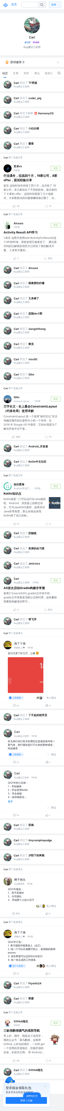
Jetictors (34, 563)
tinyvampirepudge (40, 840)
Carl (16, 83)
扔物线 (32, 533)
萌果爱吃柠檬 (36, 283)
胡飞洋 (32, 619)
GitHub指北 (21, 1021)
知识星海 (19, 484)
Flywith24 (34, 983)
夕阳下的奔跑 (36, 855)
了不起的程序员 (37, 715)
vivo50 (32, 359)
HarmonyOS (46, 113)
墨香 (31, 143)
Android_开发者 (38, 446)
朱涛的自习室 (36, 548)
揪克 (31, 344)
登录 (53, 4)
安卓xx (18, 166)
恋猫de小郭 (35, 313)
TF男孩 (32, 82)
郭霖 (31, 998)
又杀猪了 (33, 298)
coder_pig (34, 98)
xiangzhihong (37, 329)
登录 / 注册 (26, 1100)
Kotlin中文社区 (37, 461)
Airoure (18, 223)
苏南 (31, 825)
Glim (31, 374)
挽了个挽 (20, 643)
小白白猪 (33, 128)
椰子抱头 (20, 879)
